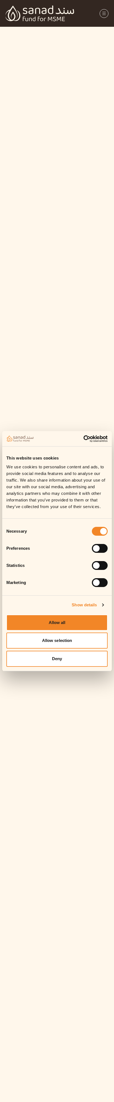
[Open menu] (104, 13)
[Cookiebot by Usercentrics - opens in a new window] (91, 438)
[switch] (100, 548)
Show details (84, 604)
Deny (57, 658)
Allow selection (57, 640)
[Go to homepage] (40, 13)
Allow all (57, 622)
